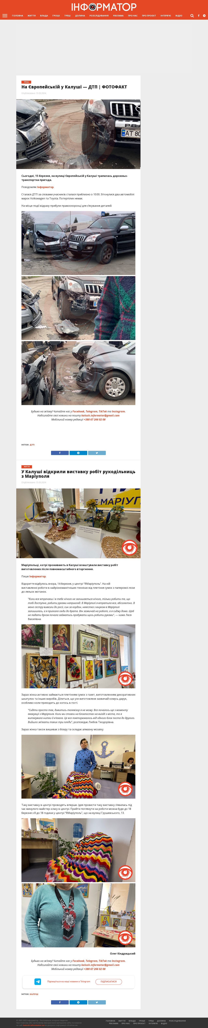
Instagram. (119, 411)
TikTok (103, 411)
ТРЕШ (67, 15)
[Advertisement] (104, 48)
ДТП (32, 445)
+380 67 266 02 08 (94, 419)
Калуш (34, 994)
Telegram (91, 411)
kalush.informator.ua (34, 1025)
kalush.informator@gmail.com (100, 415)
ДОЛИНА (80, 15)
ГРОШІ (56, 15)
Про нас (132, 15)
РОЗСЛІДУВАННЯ (99, 15)
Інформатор (45, 187)
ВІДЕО (179, 15)
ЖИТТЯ (32, 15)
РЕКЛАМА (118, 15)
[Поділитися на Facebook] (60, 452)
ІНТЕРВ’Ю (166, 15)
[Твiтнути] (97, 452)
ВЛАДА (44, 15)
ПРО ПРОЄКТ (149, 15)
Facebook (78, 411)
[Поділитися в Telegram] (78, 452)
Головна (17, 15)
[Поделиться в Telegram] (78, 1001)
